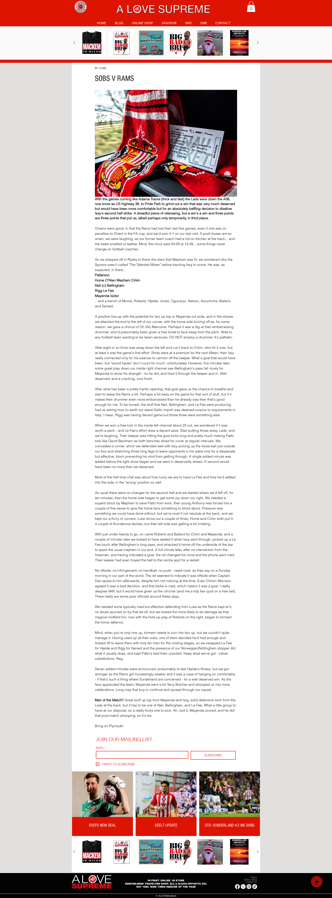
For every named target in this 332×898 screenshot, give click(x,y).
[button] (251, 6)
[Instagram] (249, 886)
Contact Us (251, 882)
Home (254, 877)
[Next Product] (258, 42)
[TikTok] (254, 886)
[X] (243, 886)
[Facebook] (237, 886)
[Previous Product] (74, 42)
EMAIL (101, 747)
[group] (166, 43)
